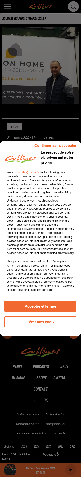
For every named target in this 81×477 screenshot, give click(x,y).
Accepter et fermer (40, 306)
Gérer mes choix (40, 321)
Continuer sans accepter (55, 145)
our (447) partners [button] (28, 172)
